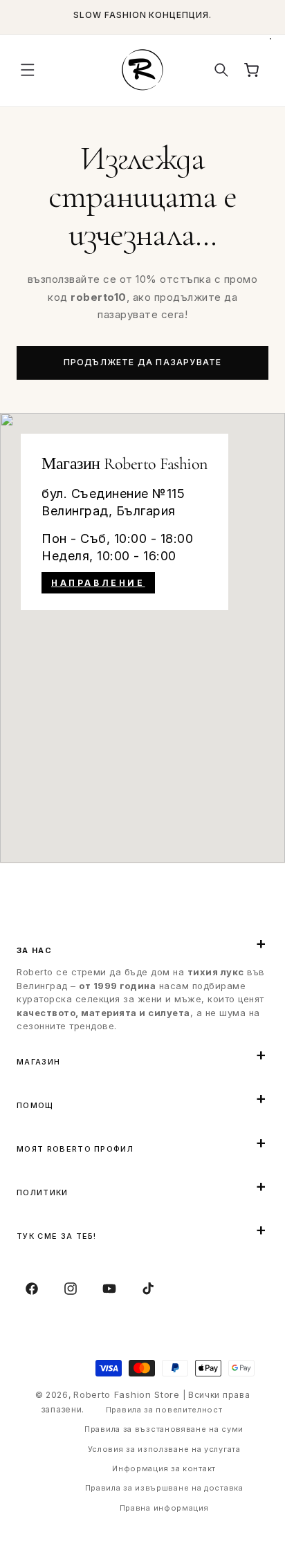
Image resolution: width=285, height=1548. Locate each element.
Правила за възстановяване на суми (163, 1429)
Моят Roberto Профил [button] (75, 1149)
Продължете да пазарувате (143, 362)
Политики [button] (42, 1192)
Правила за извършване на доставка (164, 1488)
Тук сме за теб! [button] (57, 1236)
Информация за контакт (164, 1468)
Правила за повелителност (164, 1410)
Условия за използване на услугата (164, 1449)
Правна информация (164, 1508)
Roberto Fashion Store (126, 1394)
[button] (27, 70)
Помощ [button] (35, 1105)
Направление (98, 583)
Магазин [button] (38, 1062)
